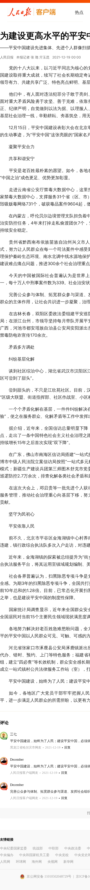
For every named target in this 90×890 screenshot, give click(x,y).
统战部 (38, 848)
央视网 (53, 862)
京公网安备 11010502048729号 (49, 876)
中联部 (53, 848)
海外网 (37, 862)
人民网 (5, 862)
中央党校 (62, 855)
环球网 (21, 862)
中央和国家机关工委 (34, 855)
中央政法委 (72, 848)
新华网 (68, 862)
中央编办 (6, 855)
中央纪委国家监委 (13, 848)
